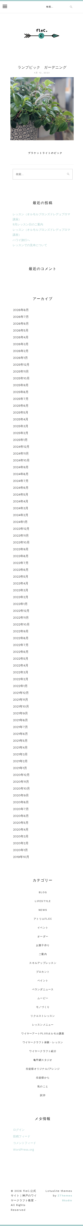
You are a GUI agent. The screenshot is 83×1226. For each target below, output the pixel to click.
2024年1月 (20, 522)
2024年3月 (20, 508)
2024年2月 (20, 515)
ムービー (42, 998)
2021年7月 (20, 727)
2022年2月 (20, 679)
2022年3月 (20, 672)
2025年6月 (21, 405)
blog (43, 892)
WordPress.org (23, 1149)
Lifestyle (43, 901)
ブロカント (43, 971)
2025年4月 (20, 419)
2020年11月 (21, 781)
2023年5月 (20, 576)
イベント (42, 927)
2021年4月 (20, 747)
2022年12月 (21, 610)
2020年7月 (21, 809)
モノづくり (43, 1007)
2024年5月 (20, 494)
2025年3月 (20, 426)
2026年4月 (21, 337)
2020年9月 (21, 795)
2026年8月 (21, 310)
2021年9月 (20, 713)
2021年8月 (20, 720)
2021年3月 (20, 754)
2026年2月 (21, 351)
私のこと (42, 1086)
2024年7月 (21, 481)
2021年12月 (21, 692)
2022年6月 (21, 651)
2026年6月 (21, 323)
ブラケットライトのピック (45, 153)
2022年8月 (21, 638)
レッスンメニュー (43, 1024)
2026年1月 (20, 357)
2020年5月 (21, 822)
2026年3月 (21, 344)
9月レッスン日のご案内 (28, 224)
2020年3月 (21, 836)
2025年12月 (21, 364)
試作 (43, 1095)
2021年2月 (20, 761)
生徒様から (43, 1077)
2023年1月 (20, 604)
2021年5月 (20, 740)
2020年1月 (20, 850)
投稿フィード (21, 1136)
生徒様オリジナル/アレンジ (43, 1068)
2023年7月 (21, 563)
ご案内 (43, 954)
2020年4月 (21, 829)
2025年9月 (21, 385)
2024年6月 (21, 487)
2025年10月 (21, 378)
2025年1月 (20, 440)
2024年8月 (21, 474)
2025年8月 (21, 392)
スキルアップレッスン (42, 963)
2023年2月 (20, 597)
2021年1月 (20, 768)
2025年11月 (21, 371)
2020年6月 (21, 816)
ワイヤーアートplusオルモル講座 (42, 1033)
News (43, 910)
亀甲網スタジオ (42, 1060)
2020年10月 (21, 788)
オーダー (42, 936)
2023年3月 (20, 590)
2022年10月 (21, 624)
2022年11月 (21, 617)
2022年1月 (20, 686)
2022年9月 (21, 631)
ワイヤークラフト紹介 (42, 1051)
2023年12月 (21, 528)
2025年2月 (20, 433)
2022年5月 (20, 658)
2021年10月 (21, 706)
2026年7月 (21, 316)
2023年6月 (21, 569)
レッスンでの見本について (30, 245)
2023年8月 (21, 556)
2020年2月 (21, 843)
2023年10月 (21, 542)
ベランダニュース (43, 989)
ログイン (19, 1129)
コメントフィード (24, 1143)
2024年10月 (21, 460)
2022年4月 (20, 665)
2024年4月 (20, 501)
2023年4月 (20, 583)
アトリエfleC (43, 918)
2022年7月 (21, 645)
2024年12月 (21, 446)
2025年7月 (21, 399)
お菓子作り (43, 945)
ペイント (42, 980)
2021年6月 (20, 734)
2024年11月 (21, 453)
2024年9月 (21, 467)
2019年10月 (21, 857)
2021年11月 (20, 699)
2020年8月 (21, 802)
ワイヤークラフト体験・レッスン (43, 1042)
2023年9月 (21, 549)
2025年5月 (20, 412)
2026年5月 (21, 330)
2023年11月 (21, 535)
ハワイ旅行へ (21, 240)
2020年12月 (21, 775)
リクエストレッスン (43, 1015)
